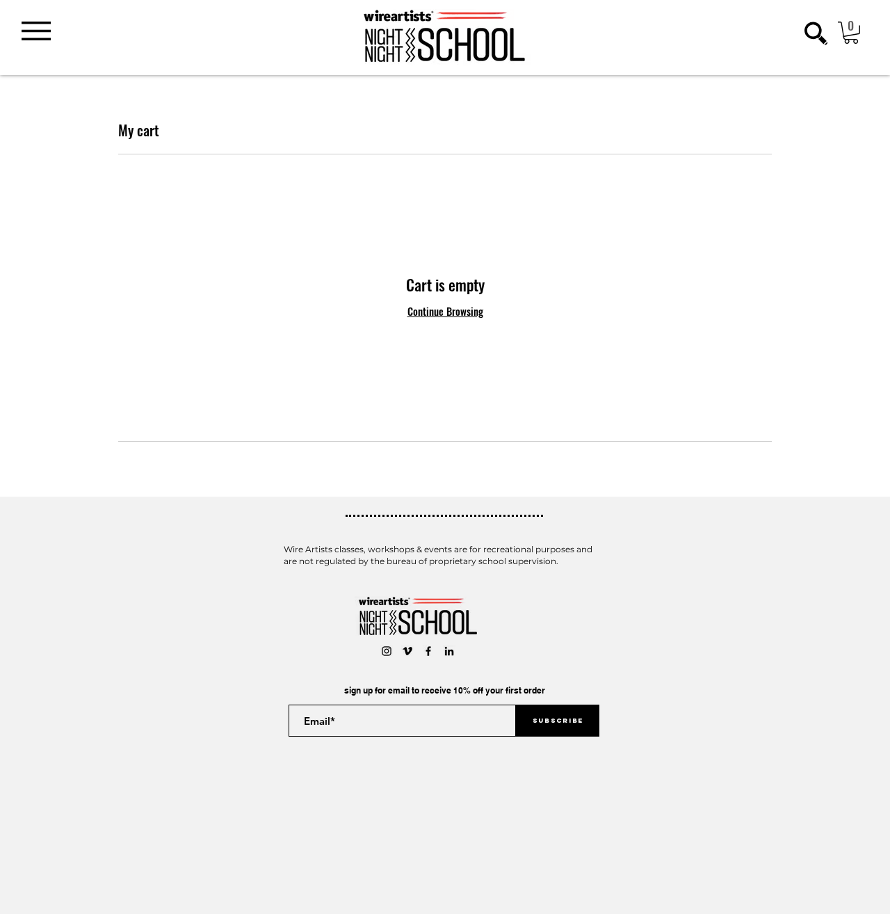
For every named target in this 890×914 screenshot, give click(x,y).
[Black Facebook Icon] (428, 651)
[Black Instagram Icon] (386, 651)
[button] (36, 31)
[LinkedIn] (449, 651)
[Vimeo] (407, 651)
